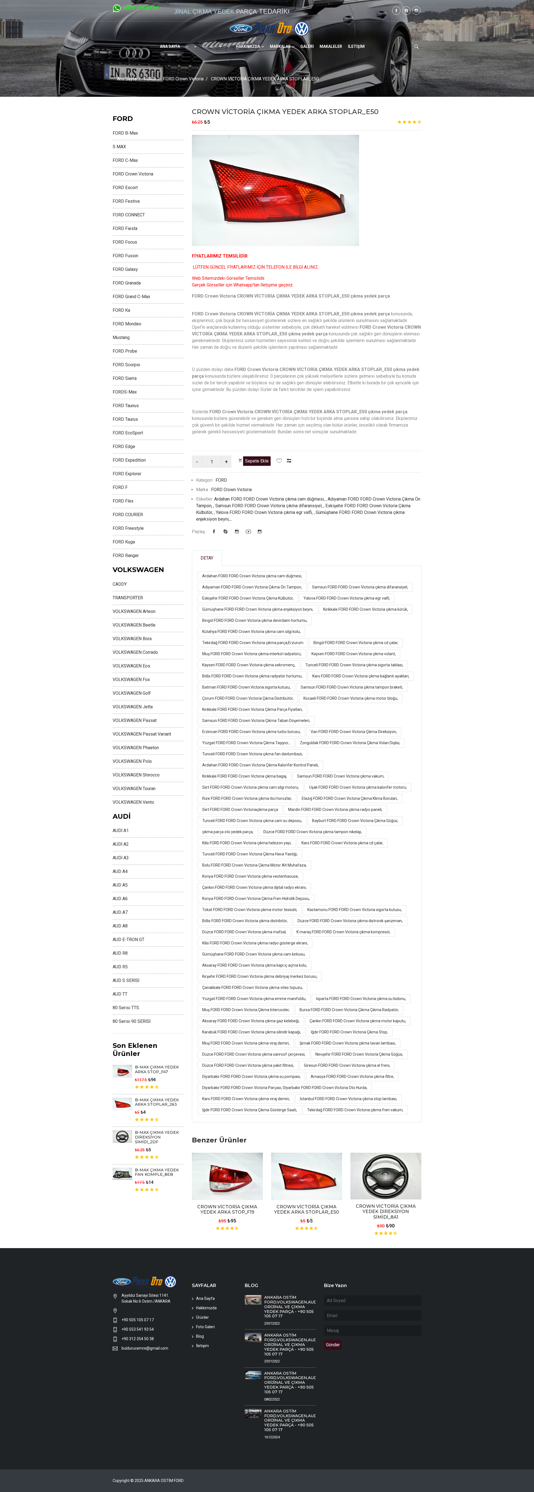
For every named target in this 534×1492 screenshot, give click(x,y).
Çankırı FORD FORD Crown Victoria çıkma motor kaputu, (358, 1021)
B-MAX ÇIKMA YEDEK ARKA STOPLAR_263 (157, 1102)
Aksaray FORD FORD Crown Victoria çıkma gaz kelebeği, (251, 1021)
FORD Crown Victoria (183, 78)
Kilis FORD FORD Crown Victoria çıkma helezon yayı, (246, 843)
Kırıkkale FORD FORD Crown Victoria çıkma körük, (365, 609)
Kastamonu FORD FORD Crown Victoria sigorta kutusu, (354, 909)
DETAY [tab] (207, 558)
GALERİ (307, 46)
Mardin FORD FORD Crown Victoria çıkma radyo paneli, (335, 809)
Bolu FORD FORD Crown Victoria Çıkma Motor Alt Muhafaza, (254, 865)
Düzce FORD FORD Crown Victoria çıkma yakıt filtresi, (248, 1065)
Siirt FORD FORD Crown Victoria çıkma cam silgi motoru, (250, 787)
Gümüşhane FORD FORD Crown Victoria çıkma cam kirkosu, (253, 954)
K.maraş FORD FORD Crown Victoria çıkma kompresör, (343, 932)
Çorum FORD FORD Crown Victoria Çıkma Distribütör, (247, 698)
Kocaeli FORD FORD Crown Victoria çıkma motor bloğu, (350, 698)
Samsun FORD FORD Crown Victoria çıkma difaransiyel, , (270, 505)
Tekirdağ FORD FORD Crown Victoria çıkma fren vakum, (355, 1110)
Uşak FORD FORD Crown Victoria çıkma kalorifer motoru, (358, 787)
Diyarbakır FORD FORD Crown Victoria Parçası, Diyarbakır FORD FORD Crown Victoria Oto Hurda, (284, 1087)
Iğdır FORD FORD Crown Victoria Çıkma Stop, (349, 1032)
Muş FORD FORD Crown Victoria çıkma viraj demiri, (246, 1043)
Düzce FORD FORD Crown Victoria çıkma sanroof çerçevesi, (253, 1054)
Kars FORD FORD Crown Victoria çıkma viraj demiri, (246, 1099)
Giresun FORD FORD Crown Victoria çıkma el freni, (347, 1065)
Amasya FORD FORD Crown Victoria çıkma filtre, (352, 1076)
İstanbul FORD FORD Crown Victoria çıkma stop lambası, (348, 1099)
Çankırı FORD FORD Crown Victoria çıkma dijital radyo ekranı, (254, 887)
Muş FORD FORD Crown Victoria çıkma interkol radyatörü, (251, 654)
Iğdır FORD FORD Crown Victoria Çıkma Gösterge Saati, (249, 1110)
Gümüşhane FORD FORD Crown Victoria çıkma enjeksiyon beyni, (257, 609)
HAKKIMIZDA (248, 46)
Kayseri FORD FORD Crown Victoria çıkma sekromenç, (248, 665)
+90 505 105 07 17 (138, 1320)
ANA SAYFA (170, 46)
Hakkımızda (206, 1308)
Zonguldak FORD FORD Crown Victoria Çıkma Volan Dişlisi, (350, 743)
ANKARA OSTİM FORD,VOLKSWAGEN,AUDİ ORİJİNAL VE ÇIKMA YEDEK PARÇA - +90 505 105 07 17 (291, 1306)
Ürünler (202, 1317)
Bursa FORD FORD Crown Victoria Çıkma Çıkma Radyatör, (349, 1010)
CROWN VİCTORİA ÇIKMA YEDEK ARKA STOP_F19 (227, 1209)
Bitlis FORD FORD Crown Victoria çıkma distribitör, (245, 921)
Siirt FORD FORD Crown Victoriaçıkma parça (240, 809)
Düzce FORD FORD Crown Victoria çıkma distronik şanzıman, (350, 921)
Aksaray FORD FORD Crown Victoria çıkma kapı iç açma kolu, (254, 965)
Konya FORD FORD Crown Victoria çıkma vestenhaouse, (250, 876)
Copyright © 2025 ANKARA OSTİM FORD (148, 1480)
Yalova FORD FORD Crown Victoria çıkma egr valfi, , (266, 512)
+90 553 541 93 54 (138, 1329)
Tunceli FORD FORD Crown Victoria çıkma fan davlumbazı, (252, 754)
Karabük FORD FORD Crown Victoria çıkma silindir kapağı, (251, 1032)
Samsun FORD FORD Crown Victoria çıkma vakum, (340, 776)
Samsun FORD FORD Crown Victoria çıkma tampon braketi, (352, 687)
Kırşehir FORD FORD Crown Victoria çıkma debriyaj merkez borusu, (259, 976)
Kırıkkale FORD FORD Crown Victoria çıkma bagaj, (244, 776)
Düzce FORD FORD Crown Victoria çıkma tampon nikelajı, (312, 832)
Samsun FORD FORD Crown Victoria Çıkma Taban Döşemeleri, (256, 720)
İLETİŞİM (356, 46)
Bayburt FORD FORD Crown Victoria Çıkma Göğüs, (355, 820)
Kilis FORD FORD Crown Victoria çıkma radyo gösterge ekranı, (255, 943)
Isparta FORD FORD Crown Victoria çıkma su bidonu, (361, 998)
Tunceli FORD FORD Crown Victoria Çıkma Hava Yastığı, (250, 854)
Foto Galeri (205, 1327)
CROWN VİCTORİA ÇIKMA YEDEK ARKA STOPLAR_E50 (285, 112)
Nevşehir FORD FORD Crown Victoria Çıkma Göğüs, (359, 1054)
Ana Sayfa (127, 78)
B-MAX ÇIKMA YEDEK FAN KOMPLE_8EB (157, 1172)
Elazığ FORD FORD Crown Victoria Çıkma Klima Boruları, (350, 798)
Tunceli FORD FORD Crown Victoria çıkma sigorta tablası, (354, 665)
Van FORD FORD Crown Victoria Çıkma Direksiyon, (354, 731)
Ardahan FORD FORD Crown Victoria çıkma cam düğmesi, (252, 576)
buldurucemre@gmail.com (145, 1348)
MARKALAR (280, 46)
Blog (200, 1336)
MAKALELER (331, 46)
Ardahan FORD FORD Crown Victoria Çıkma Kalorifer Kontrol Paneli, (260, 765)
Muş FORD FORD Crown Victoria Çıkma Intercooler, (246, 1010)
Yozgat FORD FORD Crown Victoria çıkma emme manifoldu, (254, 998)
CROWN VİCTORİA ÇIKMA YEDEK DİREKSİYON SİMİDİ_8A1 (386, 1211)
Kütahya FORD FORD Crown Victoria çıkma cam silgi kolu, (251, 631)
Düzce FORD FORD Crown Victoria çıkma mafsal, (244, 932)
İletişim (202, 1345)
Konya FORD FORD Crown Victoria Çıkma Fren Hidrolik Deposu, (256, 898)
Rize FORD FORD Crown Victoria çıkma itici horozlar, (247, 798)
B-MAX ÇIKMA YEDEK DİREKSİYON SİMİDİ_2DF (157, 1137)
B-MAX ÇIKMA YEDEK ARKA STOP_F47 (157, 1069)
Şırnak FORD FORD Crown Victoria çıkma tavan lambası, (348, 1043)
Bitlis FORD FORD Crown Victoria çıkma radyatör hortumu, (252, 676)
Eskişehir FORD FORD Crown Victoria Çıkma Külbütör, (247, 598)
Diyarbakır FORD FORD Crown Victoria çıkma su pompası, (251, 1076)
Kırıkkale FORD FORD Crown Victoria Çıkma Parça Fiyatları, (252, 709)
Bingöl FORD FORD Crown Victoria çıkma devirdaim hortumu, (254, 620)
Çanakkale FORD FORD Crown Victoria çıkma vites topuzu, (252, 987)
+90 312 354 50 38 (138, 1339)
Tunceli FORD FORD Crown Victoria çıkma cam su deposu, (252, 820)
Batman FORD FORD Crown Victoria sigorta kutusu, (246, 687)
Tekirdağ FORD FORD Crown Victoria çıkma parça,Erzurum (252, 642)
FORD (149, 78)
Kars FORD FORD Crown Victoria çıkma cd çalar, (342, 843)
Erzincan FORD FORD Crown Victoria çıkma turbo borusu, (251, 731)
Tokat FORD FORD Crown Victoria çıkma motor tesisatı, (249, 909)
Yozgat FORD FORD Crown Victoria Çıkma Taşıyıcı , (246, 743)
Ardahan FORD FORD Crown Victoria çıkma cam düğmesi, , (271, 499)
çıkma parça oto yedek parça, (227, 832)
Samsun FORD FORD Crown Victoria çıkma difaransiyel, (360, 587)
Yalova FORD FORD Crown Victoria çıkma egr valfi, (346, 598)
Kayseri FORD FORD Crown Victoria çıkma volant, (354, 654)
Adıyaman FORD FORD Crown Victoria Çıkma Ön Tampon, (252, 587)
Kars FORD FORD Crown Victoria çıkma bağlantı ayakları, (360, 676)
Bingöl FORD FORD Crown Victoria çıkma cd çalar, (355, 642)
